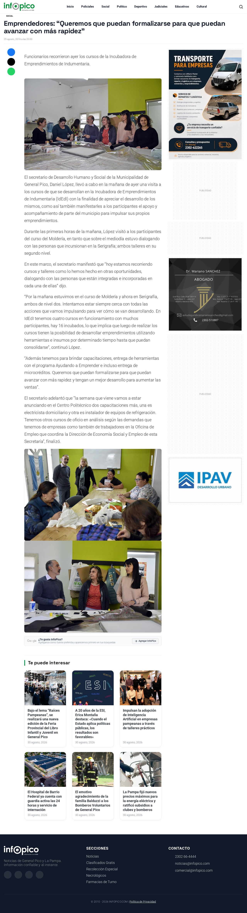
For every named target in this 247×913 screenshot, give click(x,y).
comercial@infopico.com (194, 870)
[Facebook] (8, 875)
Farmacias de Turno (101, 882)
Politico (122, 6)
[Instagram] (18, 875)
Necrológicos (96, 875)
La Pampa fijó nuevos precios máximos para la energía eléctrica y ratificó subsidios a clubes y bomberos (140, 801)
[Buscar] (241, 7)
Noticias (92, 856)
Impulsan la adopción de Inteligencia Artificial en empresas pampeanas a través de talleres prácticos (140, 719)
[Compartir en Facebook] (11, 52)
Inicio (70, 6)
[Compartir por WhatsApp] (11, 71)
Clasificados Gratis (100, 863)
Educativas (182, 6)
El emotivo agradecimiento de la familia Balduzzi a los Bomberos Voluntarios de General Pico (92, 801)
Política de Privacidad (142, 901)
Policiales (87, 6)
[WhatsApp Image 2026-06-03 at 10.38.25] (205, 104)
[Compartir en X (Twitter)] (11, 62)
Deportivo (140, 6)
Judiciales (160, 6)
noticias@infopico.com (192, 863)
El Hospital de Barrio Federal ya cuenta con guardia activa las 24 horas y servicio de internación (45, 801)
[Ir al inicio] (19, 7)
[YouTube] (39, 875)
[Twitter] (29, 875)
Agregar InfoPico (147, 641)
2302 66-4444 (185, 857)
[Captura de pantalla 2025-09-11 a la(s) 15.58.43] (205, 294)
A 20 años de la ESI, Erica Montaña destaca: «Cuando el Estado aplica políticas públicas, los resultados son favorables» (92, 724)
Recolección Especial (102, 869)
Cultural (202, 6)
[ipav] (205, 480)
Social (105, 6)
